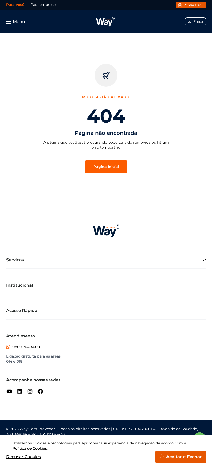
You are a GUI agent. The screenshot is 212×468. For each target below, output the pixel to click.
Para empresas (44, 4)
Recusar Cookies (23, 456)
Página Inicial (106, 166)
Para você (15, 4)
